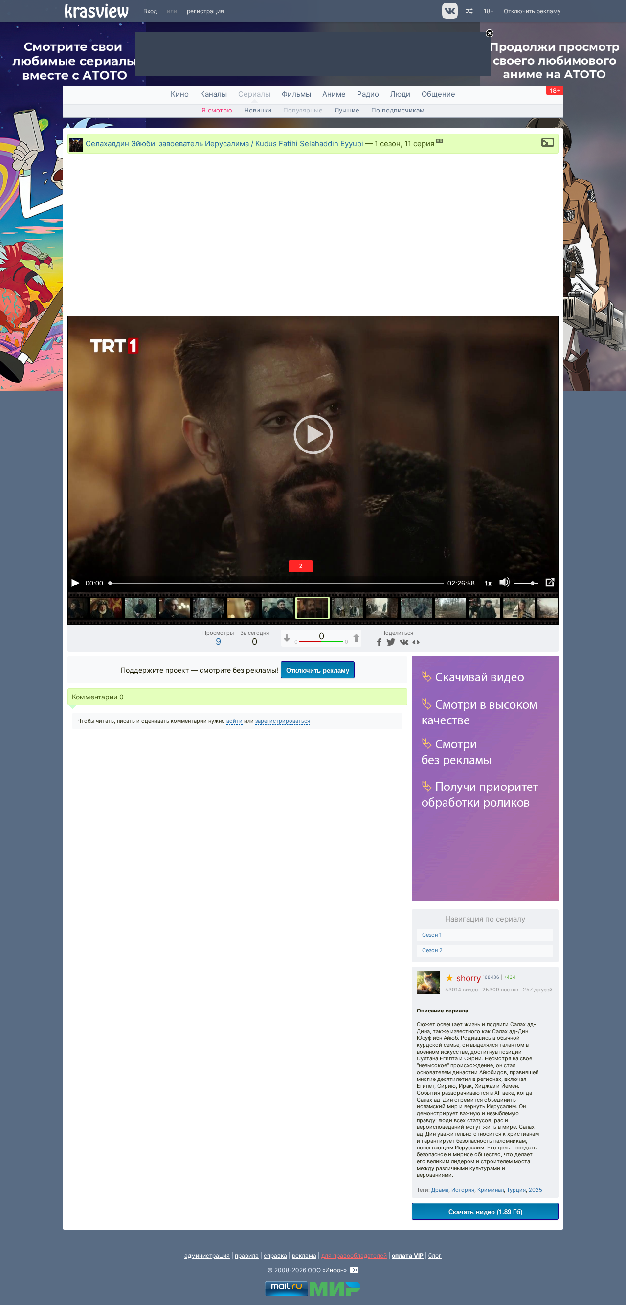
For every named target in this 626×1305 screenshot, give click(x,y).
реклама (304, 1255)
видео (470, 990)
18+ (489, 11)
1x (488, 582)
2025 (535, 1189)
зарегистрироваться (282, 721)
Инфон (334, 1270)
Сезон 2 (432, 950)
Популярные (303, 110)
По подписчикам (398, 110)
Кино (180, 94)
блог (435, 1255)
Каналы (213, 94)
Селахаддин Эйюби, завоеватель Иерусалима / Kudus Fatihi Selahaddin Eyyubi (224, 143)
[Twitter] (390, 641)
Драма (439, 1189)
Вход (150, 11)
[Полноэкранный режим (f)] (550, 582)
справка (275, 1255)
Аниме (334, 94)
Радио (368, 94)
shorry (463, 978)
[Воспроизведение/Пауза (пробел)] (75, 582)
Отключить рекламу (532, 11)
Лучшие (347, 110)
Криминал (490, 1189)
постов (509, 990)
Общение (438, 94)
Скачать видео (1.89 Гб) (485, 1211)
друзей (543, 990)
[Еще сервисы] (416, 641)
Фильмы (296, 94)
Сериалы (254, 94)
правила (247, 1255)
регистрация (205, 11)
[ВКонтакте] (403, 641)
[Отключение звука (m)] (505, 582)
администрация (207, 1255)
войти (234, 721)
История (462, 1189)
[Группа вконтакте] (449, 16)
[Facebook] (378, 641)
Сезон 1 (432, 934)
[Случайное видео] (468, 11)
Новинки (257, 110)
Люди (400, 94)
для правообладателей (354, 1255)
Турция (516, 1189)
